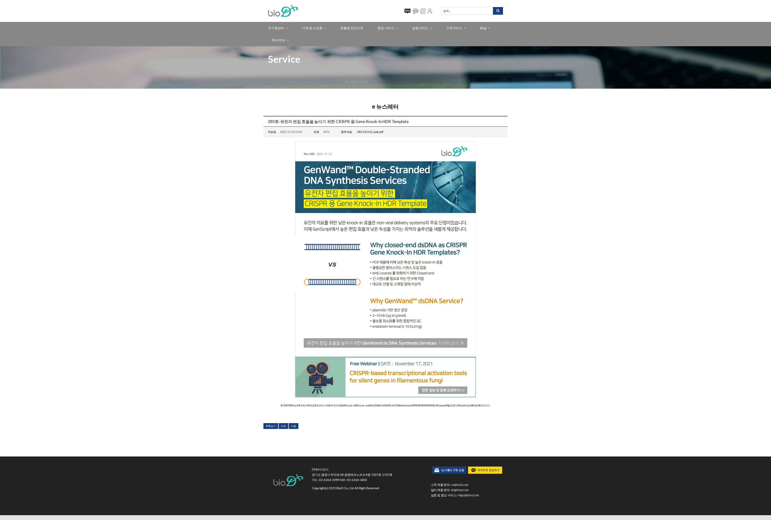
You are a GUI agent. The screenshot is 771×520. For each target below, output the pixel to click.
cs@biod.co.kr (460, 484)
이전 (283, 426)
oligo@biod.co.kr (468, 495)
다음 (293, 426)
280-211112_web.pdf (370, 131)
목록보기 (271, 426)
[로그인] (430, 11)
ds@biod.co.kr (460, 490)
